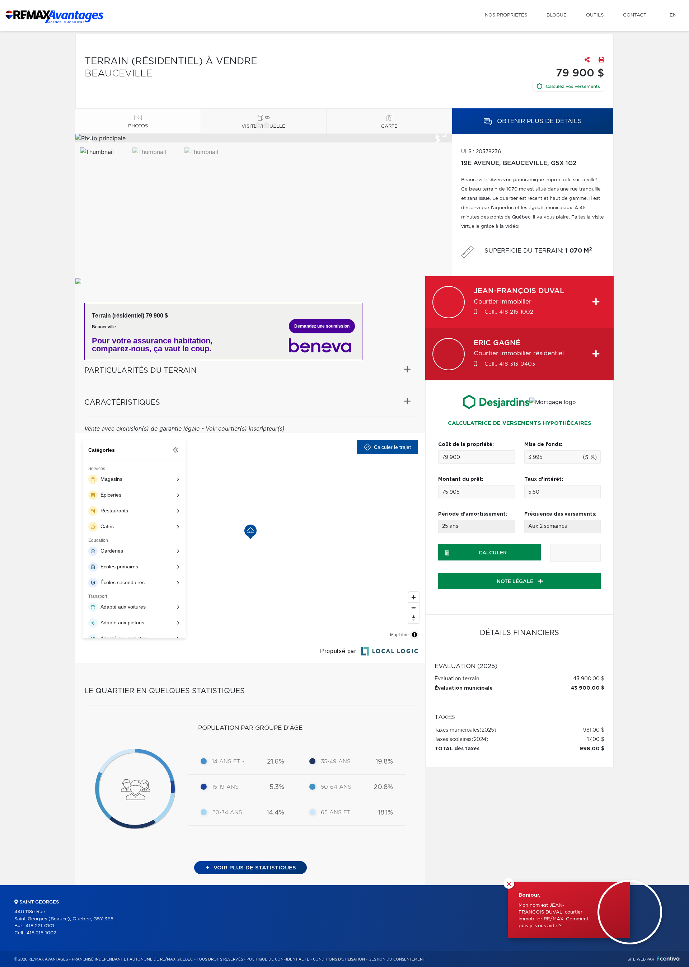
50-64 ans (336, 787)
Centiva (668, 958)
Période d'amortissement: (472, 514)
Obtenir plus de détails (538, 121)
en (673, 15)
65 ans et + (338, 812)
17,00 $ (595, 739)
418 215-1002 (41, 933)
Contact (634, 15)
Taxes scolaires (453, 739)
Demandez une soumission (322, 326)
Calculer (493, 552)
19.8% (384, 762)
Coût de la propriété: (466, 444)
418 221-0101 (39, 926)
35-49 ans (336, 761)
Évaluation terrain (457, 678)
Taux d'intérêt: (543, 479)
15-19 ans (225, 787)
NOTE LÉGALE (516, 581)
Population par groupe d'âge (250, 728)
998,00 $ (592, 748)
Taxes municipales (457, 730)
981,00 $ (593, 730)
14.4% (275, 812)
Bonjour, (529, 895)
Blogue (557, 15)
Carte (389, 126)
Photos (138, 126)
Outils (595, 15)
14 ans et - (228, 761)
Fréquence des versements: (560, 514)
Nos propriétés (506, 15)
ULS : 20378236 (481, 151)
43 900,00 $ (588, 678)
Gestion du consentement (397, 959)
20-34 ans (227, 812)
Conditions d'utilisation (339, 959)
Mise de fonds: (543, 444)
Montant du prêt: (460, 479)
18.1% (385, 812)
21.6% (275, 762)
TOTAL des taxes (457, 748)
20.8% (383, 787)
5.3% (276, 787)
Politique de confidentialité (278, 959)
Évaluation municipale (464, 688)
